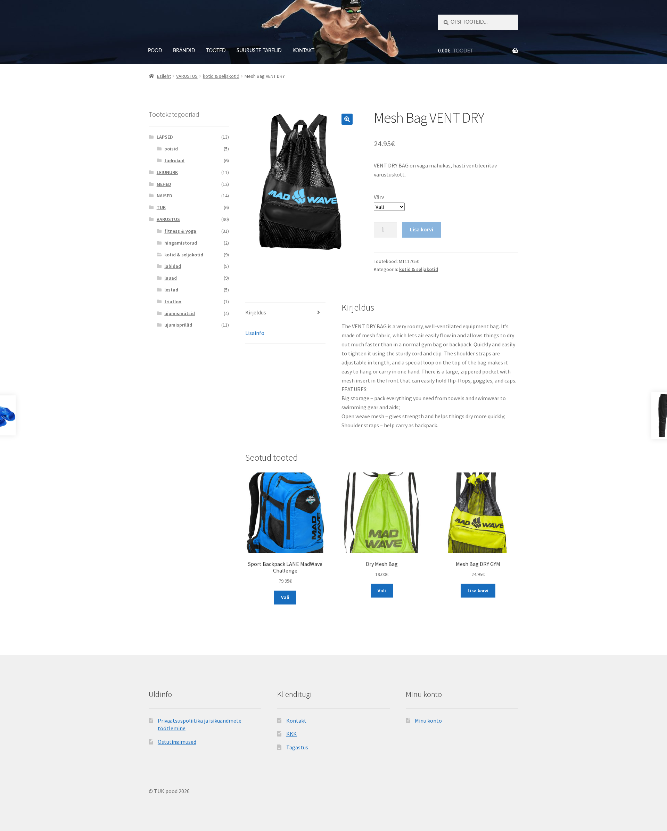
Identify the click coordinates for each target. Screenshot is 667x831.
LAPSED (165, 137)
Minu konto (428, 720)
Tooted (216, 50)
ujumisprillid (178, 325)
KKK (291, 733)
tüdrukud (174, 160)
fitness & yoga (180, 231)
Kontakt (303, 50)
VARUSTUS (187, 76)
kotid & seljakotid (221, 76)
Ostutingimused (177, 741)
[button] (347, 119)
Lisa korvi (421, 229)
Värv (379, 197)
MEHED (164, 184)
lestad (171, 290)
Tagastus (297, 747)
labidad (172, 266)
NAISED (164, 195)
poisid (171, 149)
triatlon (172, 301)
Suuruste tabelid (259, 50)
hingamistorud (180, 243)
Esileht (164, 76)
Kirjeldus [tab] (255, 312)
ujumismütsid (179, 313)
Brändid (184, 50)
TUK (161, 207)
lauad (170, 278)
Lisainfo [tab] (254, 332)
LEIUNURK (167, 172)
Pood (155, 50)
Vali (285, 597)
